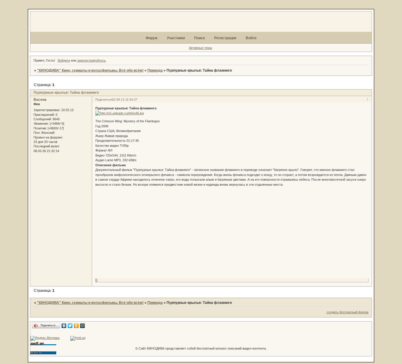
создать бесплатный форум (347, 312)
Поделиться (103, 99)
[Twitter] (70, 326)
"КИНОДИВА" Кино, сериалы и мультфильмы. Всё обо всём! (90, 70)
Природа (155, 70)
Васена (40, 100)
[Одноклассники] (76, 326)
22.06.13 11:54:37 (124, 99)
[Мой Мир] (82, 326)
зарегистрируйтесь (91, 60)
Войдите (64, 60)
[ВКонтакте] (64, 326)
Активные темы (200, 48)
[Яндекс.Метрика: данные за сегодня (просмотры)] (44, 338)
